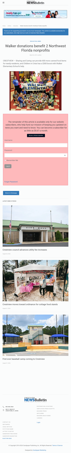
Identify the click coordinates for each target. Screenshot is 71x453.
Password (8, 150)
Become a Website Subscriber (36, 135)
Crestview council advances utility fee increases (25, 250)
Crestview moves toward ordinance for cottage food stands (30, 304)
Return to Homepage (11, 193)
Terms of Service (57, 445)
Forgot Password (10, 182)
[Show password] (65, 155)
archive (39, 55)
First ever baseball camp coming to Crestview (24, 359)
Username (8, 140)
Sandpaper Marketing (39, 450)
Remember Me (12, 160)
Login (38, 422)
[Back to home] (35, 2)
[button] (3, 2)
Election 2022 (7, 438)
